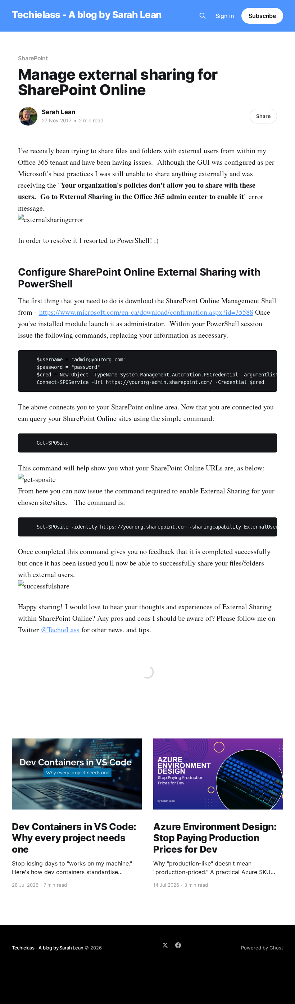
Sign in (224, 15)
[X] (165, 945)
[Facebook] (178, 945)
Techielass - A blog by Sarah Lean (87, 15)
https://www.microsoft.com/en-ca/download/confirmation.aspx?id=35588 (146, 312)
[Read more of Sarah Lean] (28, 116)
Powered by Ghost (262, 948)
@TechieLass (60, 629)
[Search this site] (202, 16)
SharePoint (33, 58)
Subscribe (262, 15)
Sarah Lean (59, 112)
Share (263, 116)
